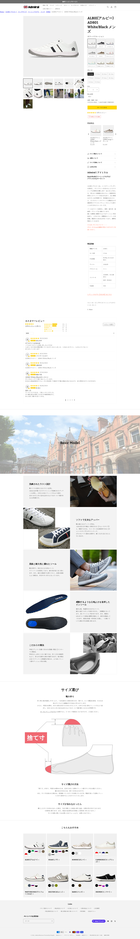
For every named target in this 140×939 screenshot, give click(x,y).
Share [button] (91, 309)
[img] (35, 338)
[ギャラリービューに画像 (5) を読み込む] (69, 83)
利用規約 (78, 935)
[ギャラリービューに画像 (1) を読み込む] (28, 83)
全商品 (48, 12)
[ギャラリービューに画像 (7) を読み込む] (28, 93)
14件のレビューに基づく (33, 326)
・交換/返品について (85, 908)
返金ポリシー (59, 935)
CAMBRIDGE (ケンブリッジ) (105, 861)
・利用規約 (82, 911)
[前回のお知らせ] (24, 1)
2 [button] (67, 400)
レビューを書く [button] (109, 324)
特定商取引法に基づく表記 (96, 935)
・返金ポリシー (91, 911)
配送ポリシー (85, 935)
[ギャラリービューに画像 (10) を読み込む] (58, 93)
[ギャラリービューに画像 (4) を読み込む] (58, 83)
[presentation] (88, 134)
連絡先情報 (106, 935)
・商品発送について (59, 908)
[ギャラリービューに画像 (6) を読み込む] (79, 83)
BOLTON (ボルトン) (55, 892)
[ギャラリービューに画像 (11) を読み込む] (69, 93)
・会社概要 (96, 908)
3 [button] (70, 400)
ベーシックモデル (33, 12)
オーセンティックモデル (48, 712)
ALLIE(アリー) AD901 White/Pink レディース (95, 140)
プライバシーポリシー (69, 935)
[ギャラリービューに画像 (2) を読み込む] (38, 83)
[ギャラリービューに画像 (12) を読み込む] (79, 93)
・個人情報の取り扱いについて (68, 911)
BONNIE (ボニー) (78, 860)
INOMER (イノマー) (103, 892)
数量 (88, 86)
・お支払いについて (72, 908)
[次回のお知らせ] (116, 1)
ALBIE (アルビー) (11, 12)
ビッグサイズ (22, 12)
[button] (66, 5)
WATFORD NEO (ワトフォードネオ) (34, 893)
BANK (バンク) (77, 892)
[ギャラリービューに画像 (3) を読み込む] (48, 83)
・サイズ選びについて (45, 908)
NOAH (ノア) (53, 860)
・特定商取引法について (51, 911)
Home (2, 12)
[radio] (91, 43)
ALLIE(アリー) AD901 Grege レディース (108, 139)
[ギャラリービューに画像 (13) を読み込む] (28, 104)
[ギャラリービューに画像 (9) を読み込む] (48, 93)
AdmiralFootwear (39, 935)
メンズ (43, 12)
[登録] (52, 921)
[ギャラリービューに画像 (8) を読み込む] (38, 93)
